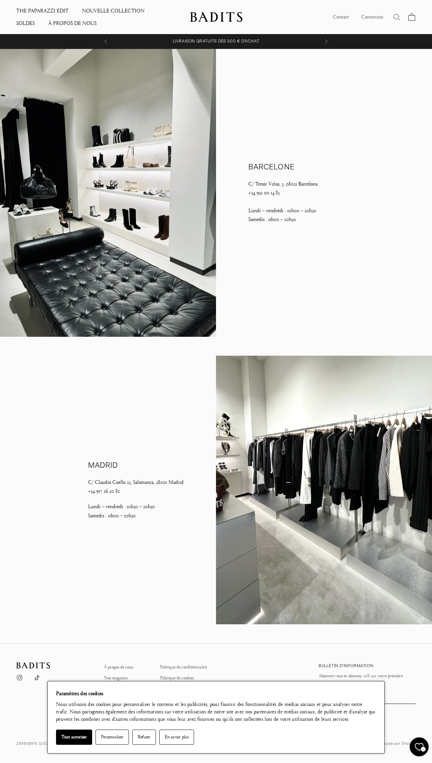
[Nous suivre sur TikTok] (37, 677)
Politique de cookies (177, 678)
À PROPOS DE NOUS (72, 23)
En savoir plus (177, 737)
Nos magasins (116, 678)
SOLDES (25, 23)
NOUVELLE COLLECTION (113, 11)
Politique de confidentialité (183, 667)
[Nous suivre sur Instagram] (19, 677)
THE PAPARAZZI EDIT (42, 11)
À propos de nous (118, 667)
